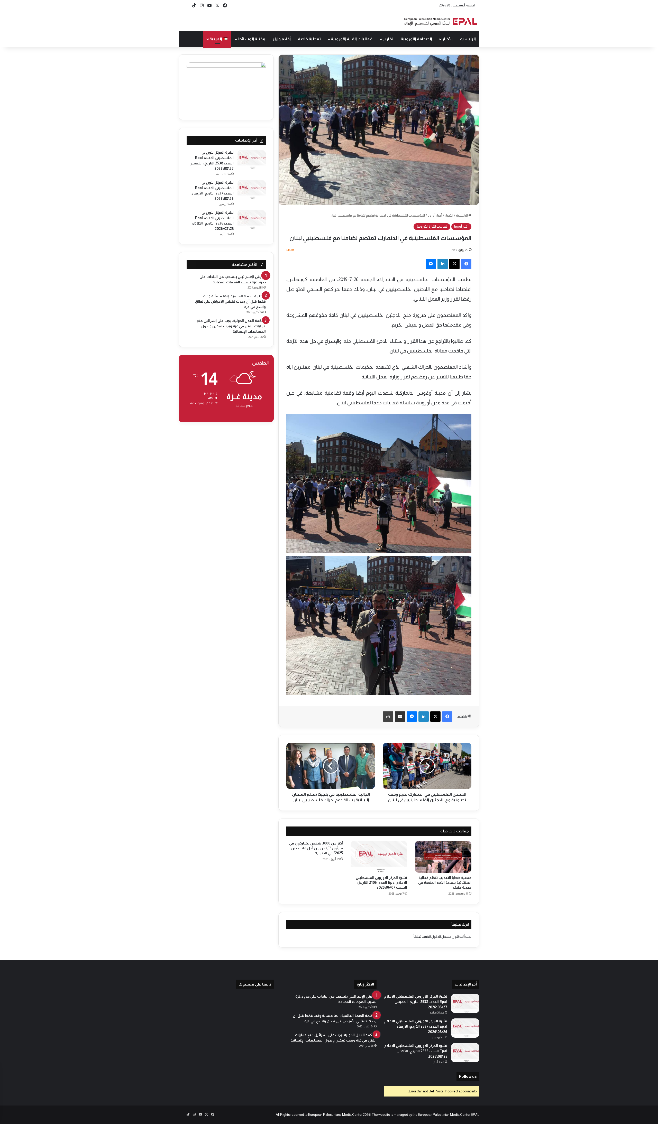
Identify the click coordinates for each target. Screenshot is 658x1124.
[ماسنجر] (431, 264)
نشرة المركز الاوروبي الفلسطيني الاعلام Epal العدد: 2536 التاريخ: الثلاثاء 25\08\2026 (415, 1051)
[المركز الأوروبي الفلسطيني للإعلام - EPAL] (440, 21)
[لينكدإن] (442, 264)
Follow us (468, 1076)
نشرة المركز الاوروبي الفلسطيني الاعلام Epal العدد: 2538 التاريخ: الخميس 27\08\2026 (415, 1001)
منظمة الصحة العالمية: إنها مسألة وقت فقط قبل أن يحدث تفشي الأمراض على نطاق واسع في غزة (230, 301)
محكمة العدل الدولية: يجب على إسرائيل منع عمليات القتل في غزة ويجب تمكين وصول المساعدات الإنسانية (231, 326)
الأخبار (447, 39)
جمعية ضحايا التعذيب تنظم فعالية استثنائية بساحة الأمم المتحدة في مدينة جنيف (444, 882)
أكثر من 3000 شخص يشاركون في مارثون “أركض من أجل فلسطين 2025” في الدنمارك (316, 848)
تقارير (388, 39)
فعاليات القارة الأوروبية (351, 39)
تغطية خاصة (309, 39)
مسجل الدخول (441, 937)
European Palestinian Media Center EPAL (448, 1115)
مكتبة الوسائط (251, 39)
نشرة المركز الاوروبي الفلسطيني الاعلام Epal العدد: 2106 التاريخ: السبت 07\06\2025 (381, 882)
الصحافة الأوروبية (416, 39)
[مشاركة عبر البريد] (400, 716)
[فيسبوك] (466, 264)
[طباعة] (388, 716)
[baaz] (186, 6)
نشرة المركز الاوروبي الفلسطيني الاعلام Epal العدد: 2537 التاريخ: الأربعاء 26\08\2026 (415, 1026)
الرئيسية (468, 39)
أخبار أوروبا (435, 215)
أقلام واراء (282, 39)
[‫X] (454, 264)
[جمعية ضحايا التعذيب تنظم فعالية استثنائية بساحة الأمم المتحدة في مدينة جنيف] (443, 857)
